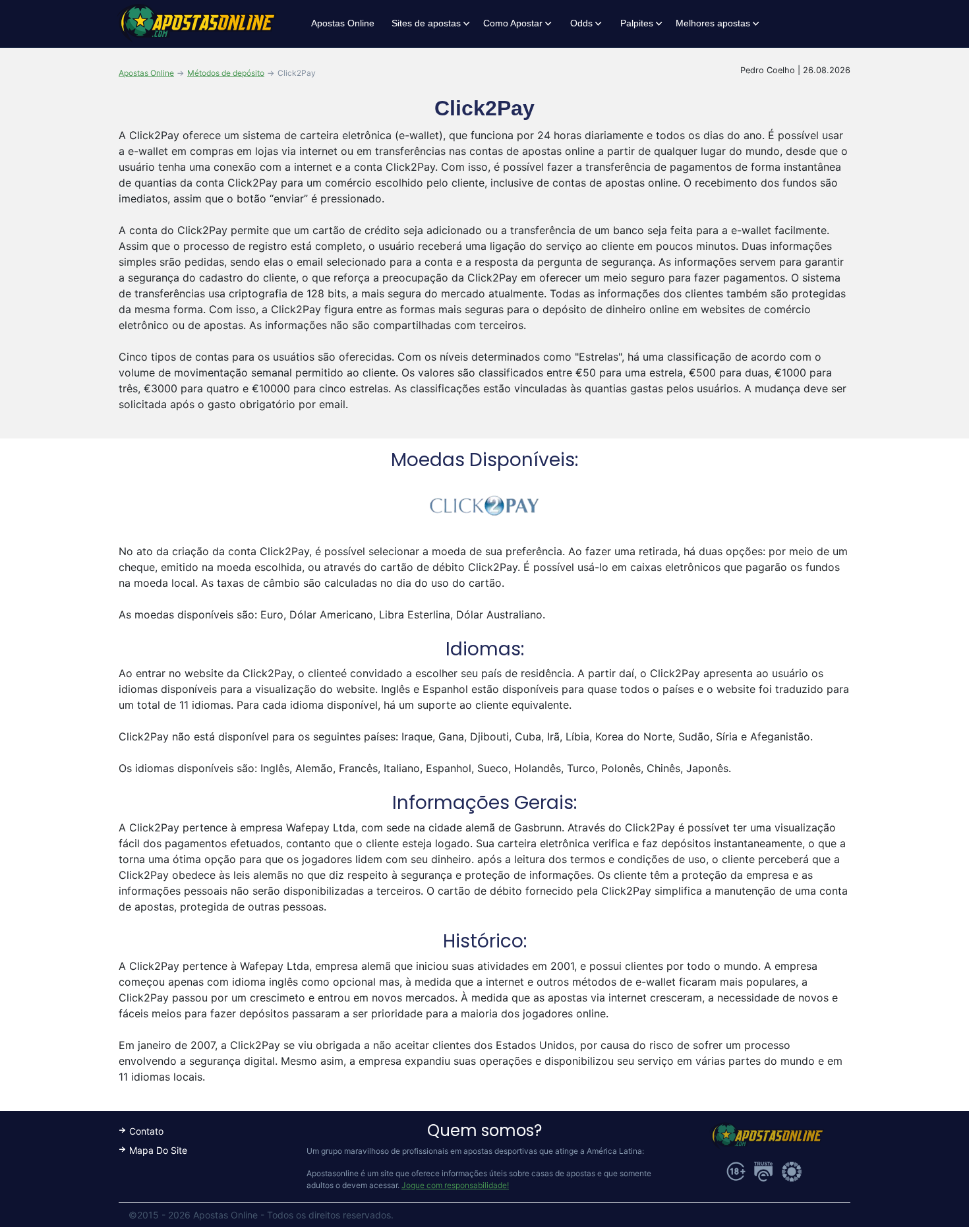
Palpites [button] (636, 23)
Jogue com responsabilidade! (455, 1185)
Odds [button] (581, 23)
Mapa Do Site (158, 1150)
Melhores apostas (713, 23)
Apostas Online (342, 23)
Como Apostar (513, 23)
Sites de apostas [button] (426, 23)
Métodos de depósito (225, 73)
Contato (146, 1131)
